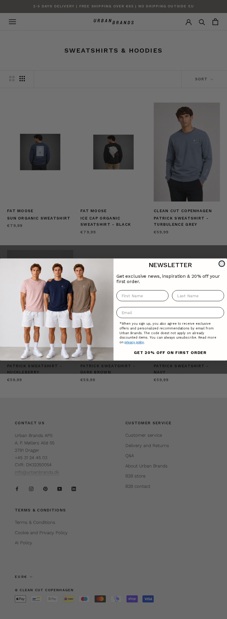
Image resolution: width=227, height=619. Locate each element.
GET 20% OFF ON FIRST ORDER (170, 352)
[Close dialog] (222, 264)
